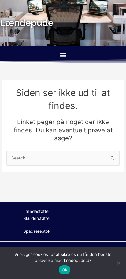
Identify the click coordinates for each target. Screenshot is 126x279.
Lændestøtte (36, 211)
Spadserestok (36, 231)
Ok (64, 269)
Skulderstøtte (36, 218)
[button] (63, 54)
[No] (118, 263)
